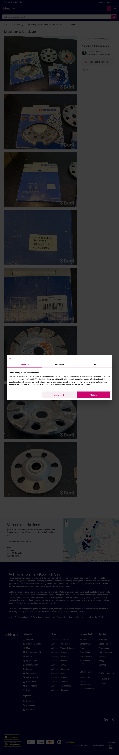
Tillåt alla (93, 395)
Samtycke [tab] (25, 364)
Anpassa (57, 395)
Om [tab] (94, 364)
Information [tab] (59, 364)
